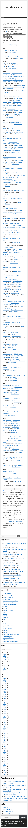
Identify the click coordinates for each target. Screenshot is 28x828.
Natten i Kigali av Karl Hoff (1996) (13, 554)
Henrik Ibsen (13, 63)
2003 (5, 689)
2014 (4, 669)
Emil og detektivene (8, 132)
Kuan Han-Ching (16, 336)
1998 (4, 698)
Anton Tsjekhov (14, 223)
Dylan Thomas (14, 388)
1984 (4, 722)
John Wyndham (18, 354)
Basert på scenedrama (10, 604)
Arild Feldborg (14, 304)
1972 (4, 742)
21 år (4, 66)
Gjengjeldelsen (7, 420)
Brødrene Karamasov (8, 322)
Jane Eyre (5, 423)
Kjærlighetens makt (8, 232)
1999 (4, 696)
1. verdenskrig (7, 593)
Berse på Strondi (7, 147)
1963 (4, 755)
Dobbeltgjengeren (7, 212)
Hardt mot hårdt (7, 478)
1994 (4, 706)
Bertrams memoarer (8, 375)
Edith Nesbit (19, 162)
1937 (4, 774)
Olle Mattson (15, 357)
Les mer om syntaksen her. (16, 521)
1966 (4, 750)
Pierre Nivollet (8, 229)
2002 (4, 691)
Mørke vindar (6, 73)
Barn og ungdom (8, 597)
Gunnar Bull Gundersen (17, 310)
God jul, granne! (7, 150)
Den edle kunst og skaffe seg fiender (13, 80)
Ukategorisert (7, 640)
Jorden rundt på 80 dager (10, 218)
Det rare (5, 430)
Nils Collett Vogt (16, 316)
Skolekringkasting (8, 638)
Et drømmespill (7, 281)
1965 (4, 752)
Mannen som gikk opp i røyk (10, 457)
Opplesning (6, 632)
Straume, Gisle (13, 44)
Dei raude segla (7, 379)
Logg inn (5, 807)
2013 (4, 670)
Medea (4, 128)
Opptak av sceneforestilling (11, 634)
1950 (4, 768)
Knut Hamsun (13, 392)
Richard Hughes (15, 398)
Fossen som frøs (7, 110)
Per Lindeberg (16, 420)
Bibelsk (5, 606)
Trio (4, 347)
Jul (4, 621)
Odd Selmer (20, 450)
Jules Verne (22, 218)
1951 (4, 766)
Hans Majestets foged (9, 198)
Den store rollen (7, 289)
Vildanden (5, 258)
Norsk (5, 630)
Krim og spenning (8, 625)
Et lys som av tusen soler (9, 440)
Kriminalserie (7, 627)
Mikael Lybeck (16, 114)
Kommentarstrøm (8, 811)
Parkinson (5, 304)
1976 (4, 735)
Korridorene (6, 310)
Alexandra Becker (7, 277)
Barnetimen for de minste (10, 601)
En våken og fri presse (9, 450)
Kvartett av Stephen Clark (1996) (12, 562)
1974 (4, 739)
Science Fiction (7, 636)
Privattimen (6, 293)
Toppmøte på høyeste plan (10, 361)
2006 (5, 683)
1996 (4, 702)
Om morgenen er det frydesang (11, 367)
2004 (5, 687)
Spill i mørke (6, 398)
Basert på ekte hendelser (10, 603)
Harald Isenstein (7, 81)
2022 (4, 656)
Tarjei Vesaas (17, 56)
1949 (4, 770)
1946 (4, 772)
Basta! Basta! (6, 385)
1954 (4, 763)
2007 (4, 682)
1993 (4, 707)
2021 (4, 658)
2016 (4, 667)
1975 (4, 737)
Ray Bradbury (15, 427)
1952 (4, 765)
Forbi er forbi (6, 316)
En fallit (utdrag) (7, 190)
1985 (4, 720)
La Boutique (6, 332)
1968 (4, 748)
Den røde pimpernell (8, 244)
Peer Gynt (5, 63)
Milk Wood (5, 388)
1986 (4, 718)
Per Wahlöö (12, 459)
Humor (5, 619)
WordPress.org (7, 813)
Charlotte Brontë (14, 423)
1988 (4, 715)
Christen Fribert (18, 81)
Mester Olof (6, 284)
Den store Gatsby (7, 138)
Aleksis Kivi (12, 261)
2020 (4, 659)
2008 (4, 680)
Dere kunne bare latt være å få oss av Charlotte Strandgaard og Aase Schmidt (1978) (15, 798)
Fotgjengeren (6, 427)
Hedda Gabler (6, 143)
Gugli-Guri (5, 122)
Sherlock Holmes (7, 301)
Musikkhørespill (7, 628)
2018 (4, 663)
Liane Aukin (10, 347)
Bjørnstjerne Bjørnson (19, 190)
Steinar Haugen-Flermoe (17, 76)
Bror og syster (6, 114)
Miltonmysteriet (7, 102)
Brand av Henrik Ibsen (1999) (11, 578)
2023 (4, 654)
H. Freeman (18, 232)
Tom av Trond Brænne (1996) (11, 565)
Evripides (10, 128)
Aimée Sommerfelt (17, 249)
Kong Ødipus (6, 174)
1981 (4, 728)
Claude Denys (21, 227)
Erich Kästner (19, 132)
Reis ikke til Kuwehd (8, 182)
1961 (4, 757)
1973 (4, 741)
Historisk (5, 617)
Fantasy (5, 614)
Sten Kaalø (12, 471)
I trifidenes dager (7, 354)
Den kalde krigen (8, 610)
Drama (5, 612)
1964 (4, 754)
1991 (4, 711)
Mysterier (5, 392)
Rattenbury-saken (7, 436)
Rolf (17, 275)
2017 (4, 665)
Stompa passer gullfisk (9, 168)
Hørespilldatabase (12, 7)
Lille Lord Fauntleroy (8, 177)
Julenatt (5, 471)
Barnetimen (6, 599)
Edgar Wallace (17, 102)
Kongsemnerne (7, 96)
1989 (4, 713)
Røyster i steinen (7, 465)
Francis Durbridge (16, 332)
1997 (4, 700)
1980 (4, 730)
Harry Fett (22, 361)
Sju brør (5, 261)
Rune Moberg (15, 385)
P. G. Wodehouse (20, 375)
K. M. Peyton (16, 379)
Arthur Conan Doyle (19, 301)
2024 (4, 652)
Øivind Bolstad (18, 212)
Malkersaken (6, 344)
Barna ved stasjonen (8, 162)
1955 (4, 761)
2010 (4, 676)
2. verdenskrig (7, 595)
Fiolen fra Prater (7, 252)
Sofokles (14, 174)
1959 (4, 759)
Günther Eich (19, 182)
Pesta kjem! (6, 76)
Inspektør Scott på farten (10, 238)
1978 (4, 731)
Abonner (23, 817)
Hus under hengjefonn (9, 105)
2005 (4, 685)
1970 (4, 744)
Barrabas (5, 50)
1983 (4, 724)
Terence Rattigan (19, 436)
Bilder (5, 608)
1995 (4, 704)
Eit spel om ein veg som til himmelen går (14, 87)
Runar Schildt (17, 289)
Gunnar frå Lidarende (8, 405)
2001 (4, 693)
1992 (4, 709)
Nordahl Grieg (13, 50)
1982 (4, 726)
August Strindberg (18, 281)
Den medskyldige (7, 412)
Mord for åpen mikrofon (9, 157)
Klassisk (5, 623)
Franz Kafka (13, 208)
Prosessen (5, 208)
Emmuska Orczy (20, 244)
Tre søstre (5, 223)
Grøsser (5, 615)
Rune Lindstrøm (8, 88)
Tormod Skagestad (17, 73)
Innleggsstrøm (7, 809)
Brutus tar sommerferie (9, 227)
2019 (4, 661)
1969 (4, 746)
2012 (4, 672)
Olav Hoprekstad (18, 147)
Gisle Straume (12, 52)
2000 (5, 694)
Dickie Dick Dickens (8, 275)
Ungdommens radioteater (10, 641)
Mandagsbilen (6, 357)
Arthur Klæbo (17, 150)
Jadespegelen (6, 336)
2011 (4, 674)
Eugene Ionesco (15, 293)
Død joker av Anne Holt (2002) (12, 575)
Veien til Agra (6, 249)
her (6, 31)
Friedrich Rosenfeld (19, 110)
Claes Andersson (18, 465)
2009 (5, 678)
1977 (4, 733)
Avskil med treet (7, 56)
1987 (4, 717)
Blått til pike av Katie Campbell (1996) (14, 558)
